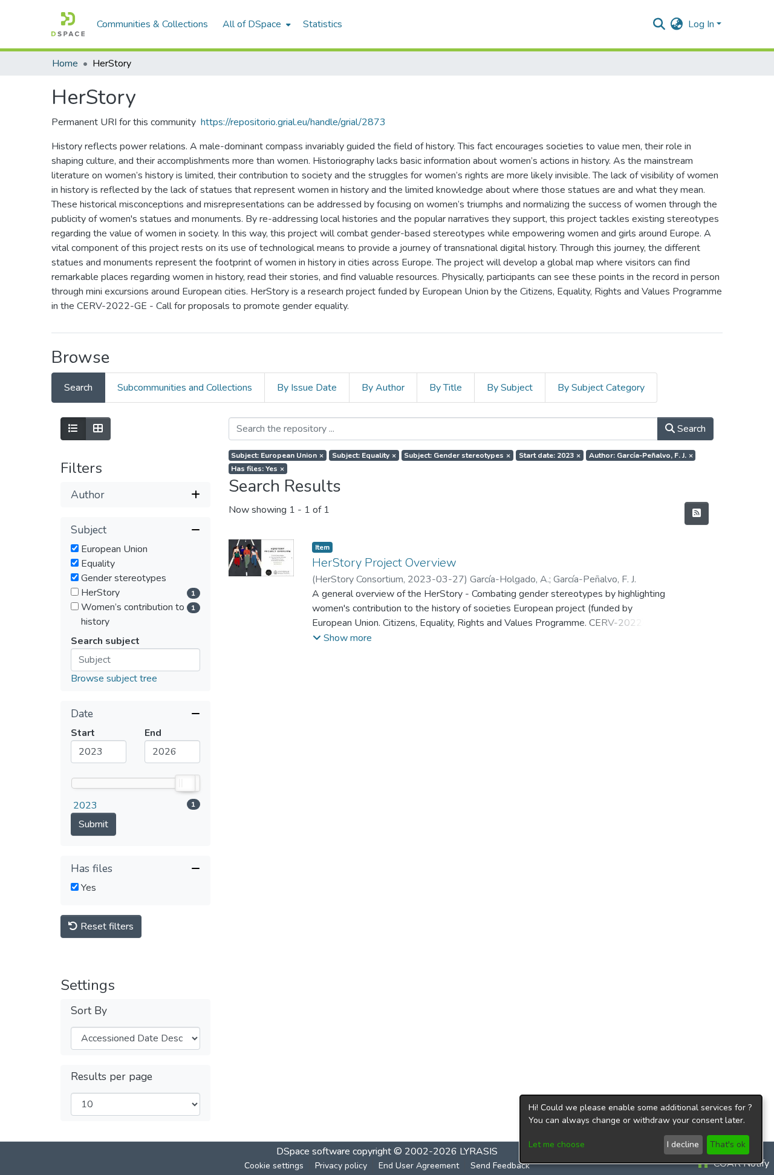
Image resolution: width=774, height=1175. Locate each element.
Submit (93, 824)
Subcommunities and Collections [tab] (184, 387)
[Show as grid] (98, 428)
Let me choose (556, 1144)
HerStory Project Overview (384, 563)
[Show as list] (73, 428)
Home (65, 63)
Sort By (89, 1010)
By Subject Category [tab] (601, 387)
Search (690, 428)
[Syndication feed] (697, 513)
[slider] (184, 783)
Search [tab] (78, 387)
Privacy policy (341, 1165)
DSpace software (313, 1151)
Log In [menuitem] (701, 24)
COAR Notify (740, 1163)
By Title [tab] (445, 387)
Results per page (111, 1076)
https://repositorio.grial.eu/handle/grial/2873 (293, 122)
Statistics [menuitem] (322, 24)
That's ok (728, 1144)
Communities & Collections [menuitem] (152, 24)
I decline (683, 1144)
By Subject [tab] (510, 387)
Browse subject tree (114, 678)
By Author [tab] (383, 387)
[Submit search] (659, 24)
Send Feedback (500, 1165)
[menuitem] (255, 24)
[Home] (68, 24)
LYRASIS (479, 1151)
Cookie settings (274, 1165)
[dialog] (641, 1129)
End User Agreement (419, 1165)
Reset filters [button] (106, 926)
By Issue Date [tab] (307, 387)
